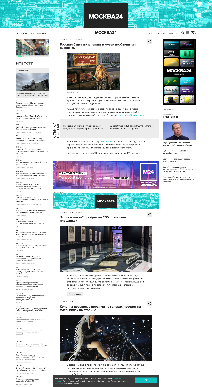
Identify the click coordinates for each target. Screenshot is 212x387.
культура (19, 277)
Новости (24, 63)
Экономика (78, 40)
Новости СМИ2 (58, 192)
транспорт (25, 290)
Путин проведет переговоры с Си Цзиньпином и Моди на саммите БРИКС (31, 345)
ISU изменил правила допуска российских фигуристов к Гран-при (30, 222)
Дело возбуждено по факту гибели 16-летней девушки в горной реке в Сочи (31, 369)
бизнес (18, 338)
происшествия (21, 132)
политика (19, 110)
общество (19, 325)
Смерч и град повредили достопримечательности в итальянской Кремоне (32, 199)
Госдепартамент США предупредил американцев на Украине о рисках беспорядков (30, 105)
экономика (19, 121)
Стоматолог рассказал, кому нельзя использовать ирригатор (30, 321)
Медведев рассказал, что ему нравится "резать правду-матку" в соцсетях (31, 310)
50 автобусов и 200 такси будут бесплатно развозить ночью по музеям (131, 127)
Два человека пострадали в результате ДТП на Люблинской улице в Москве (31, 174)
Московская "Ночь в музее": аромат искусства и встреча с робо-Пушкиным (83, 127)
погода (29, 204)
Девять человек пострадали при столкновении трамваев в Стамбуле (30, 139)
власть (18, 290)
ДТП (28, 143)
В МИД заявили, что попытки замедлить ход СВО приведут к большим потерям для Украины (28, 186)
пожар (29, 132)
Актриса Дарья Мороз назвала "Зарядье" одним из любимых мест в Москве (30, 271)
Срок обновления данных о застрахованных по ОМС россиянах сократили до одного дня (30, 357)
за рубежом (37, 132)
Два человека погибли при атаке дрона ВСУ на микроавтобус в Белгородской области (31, 234)
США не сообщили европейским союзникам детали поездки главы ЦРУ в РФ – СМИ (32, 151)
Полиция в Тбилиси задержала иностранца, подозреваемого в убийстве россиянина (28, 258)
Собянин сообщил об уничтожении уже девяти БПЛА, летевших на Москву (32, 94)
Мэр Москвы (22, 70)
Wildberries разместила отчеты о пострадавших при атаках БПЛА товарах (29, 333)
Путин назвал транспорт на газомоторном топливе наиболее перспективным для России (29, 284)
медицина (19, 362)
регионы (30, 167)
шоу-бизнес (20, 250)
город (33, 178)
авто (31, 290)
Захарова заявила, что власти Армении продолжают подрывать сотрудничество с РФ (31, 298)
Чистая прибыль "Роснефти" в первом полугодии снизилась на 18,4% (31, 117)
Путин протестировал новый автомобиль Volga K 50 (27, 380)
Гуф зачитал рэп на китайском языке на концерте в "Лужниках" (31, 246)
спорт (18, 226)
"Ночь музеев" (107, 141)
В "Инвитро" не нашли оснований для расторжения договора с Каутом (31, 211)
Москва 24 (106, 32)
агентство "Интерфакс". (132, 115)
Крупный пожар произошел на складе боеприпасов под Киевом (31, 128)
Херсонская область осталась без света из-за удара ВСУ (31, 163)
